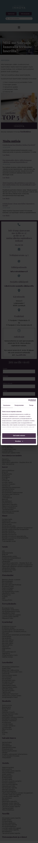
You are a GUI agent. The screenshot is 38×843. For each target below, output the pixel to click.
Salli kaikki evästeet (19, 435)
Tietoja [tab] (31, 405)
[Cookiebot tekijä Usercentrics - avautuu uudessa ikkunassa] (28, 400)
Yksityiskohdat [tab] (19, 405)
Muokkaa (18, 441)
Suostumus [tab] (6, 405)
